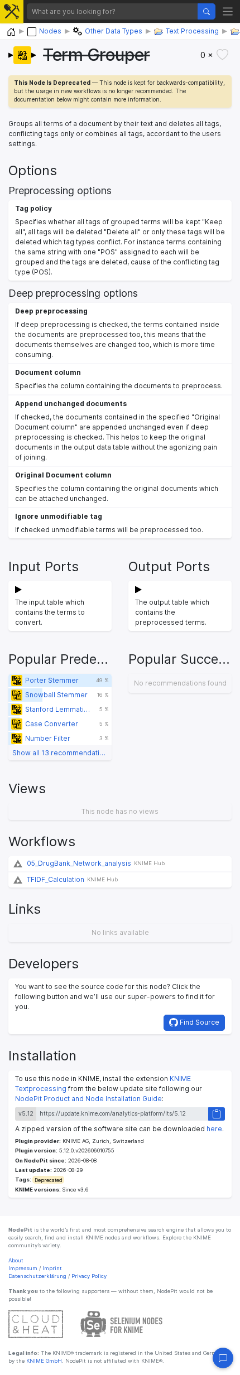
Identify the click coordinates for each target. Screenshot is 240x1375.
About (15, 1260)
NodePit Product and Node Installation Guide (88, 1098)
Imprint (52, 1268)
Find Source (198, 1022)
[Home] (11, 32)
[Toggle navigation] (228, 11)
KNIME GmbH (43, 1361)
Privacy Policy (89, 1276)
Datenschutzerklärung (37, 1276)
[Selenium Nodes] (122, 1323)
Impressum (22, 1268)
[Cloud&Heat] (35, 1323)
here (214, 1129)
